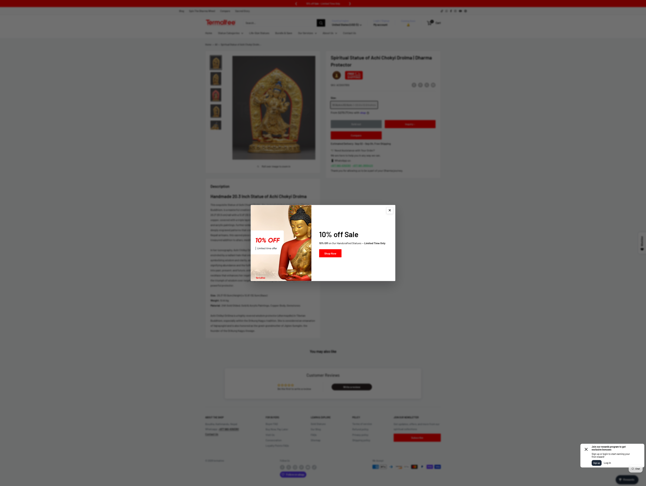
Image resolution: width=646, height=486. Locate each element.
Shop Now (330, 253)
